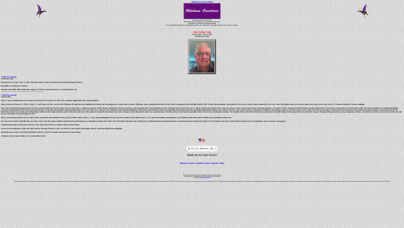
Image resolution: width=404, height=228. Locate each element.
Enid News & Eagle (10, 77)
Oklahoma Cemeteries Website (202, 2)
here (197, 20)
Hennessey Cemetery (187, 163)
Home (222, 163)
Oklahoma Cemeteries (205, 177)
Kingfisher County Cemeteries (207, 163)
